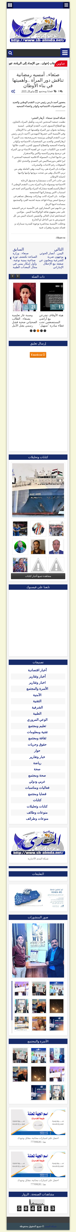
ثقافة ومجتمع (37, 738)
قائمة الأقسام (65, 52)
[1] (45, 330)
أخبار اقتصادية (37, 670)
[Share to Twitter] (21, 286)
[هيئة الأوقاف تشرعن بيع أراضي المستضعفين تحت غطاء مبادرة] (51, 297)
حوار (37, 750)
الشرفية (37, 707)
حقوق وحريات (37, 744)
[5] (31, 330)
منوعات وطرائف (37, 818)
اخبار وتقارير (37, 682)
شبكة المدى (51, 1226)
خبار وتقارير (37, 757)
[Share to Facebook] (25, 286)
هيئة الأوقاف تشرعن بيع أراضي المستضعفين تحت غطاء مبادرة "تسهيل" (51, 320)
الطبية (37, 713)
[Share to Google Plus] (16, 286)
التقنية (37, 701)
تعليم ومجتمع (37, 726)
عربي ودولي (37, 781)
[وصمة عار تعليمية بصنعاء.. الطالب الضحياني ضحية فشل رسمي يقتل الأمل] (24, 297)
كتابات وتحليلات (37, 806)
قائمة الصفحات (66, 5)
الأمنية (37, 695)
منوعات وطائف (37, 812)
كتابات (37, 800)
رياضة (37, 763)
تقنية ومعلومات (37, 732)
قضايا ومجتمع (46, 91)
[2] (41, 330)
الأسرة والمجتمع (37, 688)
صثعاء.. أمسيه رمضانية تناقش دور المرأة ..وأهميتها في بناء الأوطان (38, 80)
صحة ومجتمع (37, 775)
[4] (34, 330)
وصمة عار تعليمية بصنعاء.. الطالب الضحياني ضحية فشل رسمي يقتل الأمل (24, 320)
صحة (37, 769)
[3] (38, 330)
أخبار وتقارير (37, 676)
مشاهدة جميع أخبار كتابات (38, 576)
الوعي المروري (37, 719)
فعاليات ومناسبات (37, 787)
